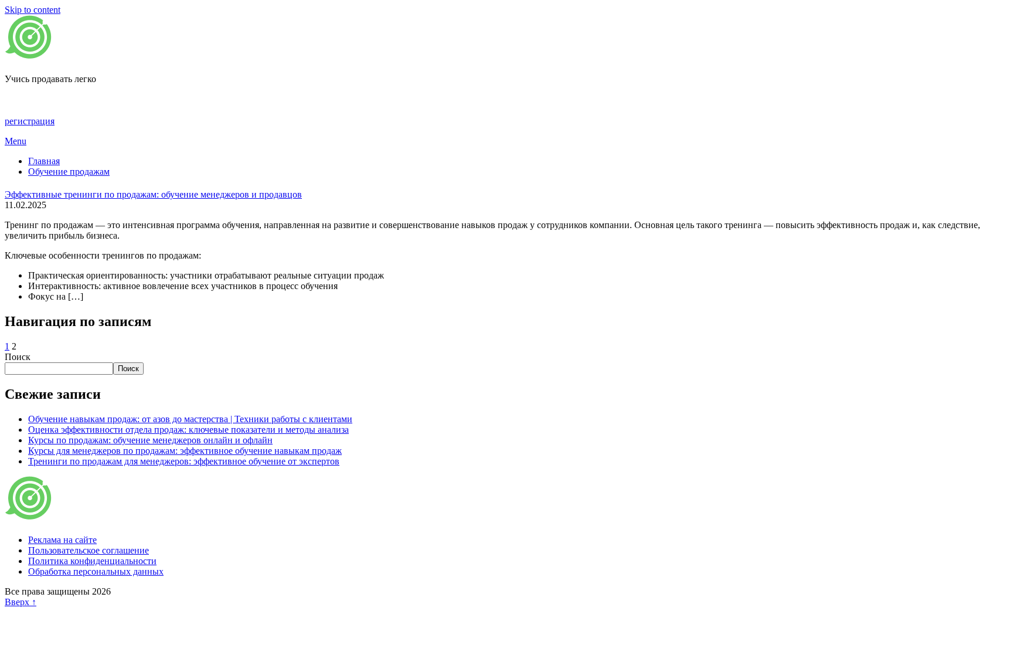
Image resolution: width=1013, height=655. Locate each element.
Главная (44, 161)
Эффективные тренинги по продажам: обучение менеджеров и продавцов (153, 194)
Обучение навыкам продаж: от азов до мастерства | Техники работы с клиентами (190, 419)
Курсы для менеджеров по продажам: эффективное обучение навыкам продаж (185, 451)
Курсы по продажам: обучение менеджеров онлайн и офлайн (150, 440)
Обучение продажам (69, 172)
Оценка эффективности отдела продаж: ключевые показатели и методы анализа (188, 430)
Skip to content (32, 10)
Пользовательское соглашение (88, 550)
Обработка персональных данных (96, 571)
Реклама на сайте (62, 540)
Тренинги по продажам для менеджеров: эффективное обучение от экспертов (183, 461)
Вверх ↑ (20, 602)
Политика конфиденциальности (92, 561)
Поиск (17, 357)
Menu (15, 141)
